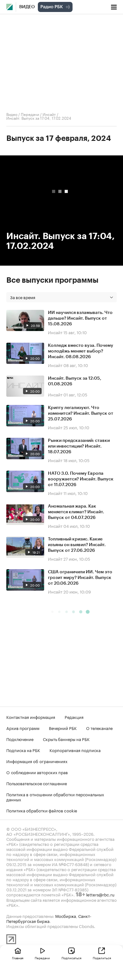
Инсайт (49, 114)
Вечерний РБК (63, 728)
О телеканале (99, 728)
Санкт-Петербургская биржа (48, 918)
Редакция (74, 717)
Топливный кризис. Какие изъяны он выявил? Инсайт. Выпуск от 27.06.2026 (77, 545)
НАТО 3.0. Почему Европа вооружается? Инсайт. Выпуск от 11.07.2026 (81, 479)
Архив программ (22, 728)
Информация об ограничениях (36, 761)
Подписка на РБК (23, 750)
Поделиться (102, 957)
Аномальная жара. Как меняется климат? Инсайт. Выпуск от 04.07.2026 (76, 512)
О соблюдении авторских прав (37, 772)
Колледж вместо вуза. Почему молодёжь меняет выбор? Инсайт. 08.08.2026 (80, 351)
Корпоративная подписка (75, 750)
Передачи (30, 114)
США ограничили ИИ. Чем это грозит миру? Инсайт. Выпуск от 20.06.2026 (80, 578)
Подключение (19, 739)
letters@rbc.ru (100, 894)
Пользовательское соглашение (36, 783)
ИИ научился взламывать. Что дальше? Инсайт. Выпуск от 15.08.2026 (80, 318)
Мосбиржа (65, 916)
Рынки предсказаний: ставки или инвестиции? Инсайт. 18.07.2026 (79, 446)
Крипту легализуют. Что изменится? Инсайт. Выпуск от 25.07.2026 (80, 413)
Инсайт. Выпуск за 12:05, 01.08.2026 (74, 381)
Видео (27, 7)
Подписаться (71, 957)
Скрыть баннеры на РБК (66, 739)
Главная (17, 957)
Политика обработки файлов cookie (41, 810)
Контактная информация (30, 717)
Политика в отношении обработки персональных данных (55, 796)
